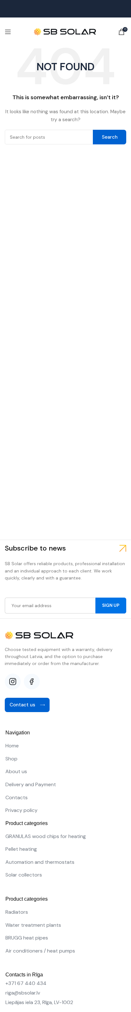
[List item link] (65, 746)
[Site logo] (65, 31)
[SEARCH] (109, 137)
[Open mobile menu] (8, 31)
